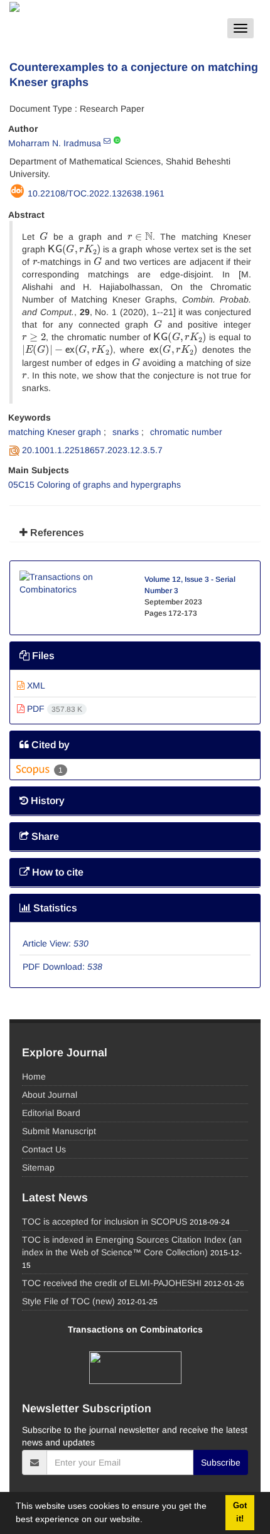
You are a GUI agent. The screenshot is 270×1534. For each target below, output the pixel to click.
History (46, 800)
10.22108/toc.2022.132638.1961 (96, 193)
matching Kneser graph (54, 432)
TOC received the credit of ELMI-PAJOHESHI (112, 1283)
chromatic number (186, 432)
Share (44, 836)
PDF (53, 709)
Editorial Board (51, 1113)
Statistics (54, 908)
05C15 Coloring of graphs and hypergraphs (94, 485)
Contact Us (44, 1149)
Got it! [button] (240, 1512)
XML (34, 685)
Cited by (49, 744)
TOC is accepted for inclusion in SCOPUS (104, 1221)
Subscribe (220, 1462)
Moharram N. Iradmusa (54, 143)
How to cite (57, 872)
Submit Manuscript (59, 1131)
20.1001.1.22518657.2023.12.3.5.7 (92, 450)
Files (42, 655)
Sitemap (38, 1167)
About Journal (49, 1095)
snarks (125, 432)
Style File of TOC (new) (68, 1301)
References (56, 532)
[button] (147, 1521)
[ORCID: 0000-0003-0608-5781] (117, 140)
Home (34, 1076)
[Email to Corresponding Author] (107, 140)
